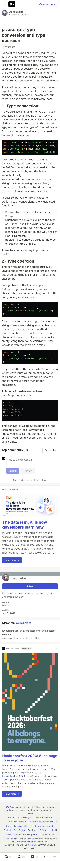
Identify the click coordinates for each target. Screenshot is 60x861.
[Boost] (46, 857)
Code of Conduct (21, 480)
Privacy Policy (32, 834)
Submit (13, 470)
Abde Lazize (16, 11)
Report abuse (40, 480)
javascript (9, 46)
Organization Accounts (16, 826)
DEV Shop (44, 830)
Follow (30, 586)
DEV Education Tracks (13, 821)
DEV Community (13, 807)
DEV (14, 841)
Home (11, 817)
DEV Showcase (37, 826)
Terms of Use (48, 834)
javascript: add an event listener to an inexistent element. (28, 634)
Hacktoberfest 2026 (13, 776)
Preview (28, 470)
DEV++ (38, 817)
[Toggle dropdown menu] (56, 489)
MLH (54, 830)
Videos (47, 817)
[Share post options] (55, 857)
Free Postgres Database (25, 830)
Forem (14, 838)
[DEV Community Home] (11, 4)
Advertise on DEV (47, 821)
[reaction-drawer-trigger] (7, 857)
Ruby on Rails (30, 844)
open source (30, 838)
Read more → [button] (12, 560)
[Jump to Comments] (21, 857)
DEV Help (31, 821)
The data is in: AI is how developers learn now (24, 525)
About (50, 826)
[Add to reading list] (34, 857)
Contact (7, 830)
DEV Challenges (24, 817)
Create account (48, 4)
